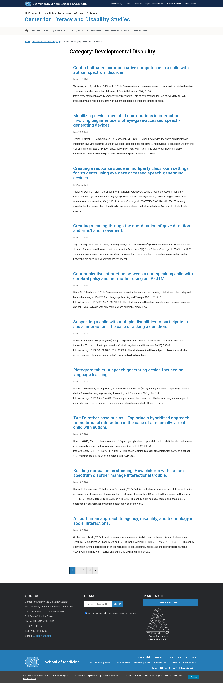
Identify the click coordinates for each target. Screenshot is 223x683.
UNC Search (190, 3)
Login (193, 657)
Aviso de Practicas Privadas (129, 663)
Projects (77, 30)
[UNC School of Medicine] (52, 661)
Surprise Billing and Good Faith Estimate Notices (174, 668)
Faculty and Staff (56, 30)
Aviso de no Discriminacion (184, 663)
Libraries (138, 3)
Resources (140, 30)
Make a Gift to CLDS (171, 602)
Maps (147, 3)
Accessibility (116, 3)
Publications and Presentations (108, 30)
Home (26, 30)
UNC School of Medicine (40, 13)
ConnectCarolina (175, 3)
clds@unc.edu (43, 635)
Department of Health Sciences (78, 13)
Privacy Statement (177, 657)
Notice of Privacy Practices (101, 663)
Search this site (95, 613)
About (36, 30)
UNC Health (144, 657)
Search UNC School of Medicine (121, 613)
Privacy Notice (29, 678)
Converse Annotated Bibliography (46, 41)
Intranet (159, 657)
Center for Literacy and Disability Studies (77, 19)
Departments (158, 3)
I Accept (193, 677)
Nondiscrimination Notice (157, 663)
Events (128, 3)
